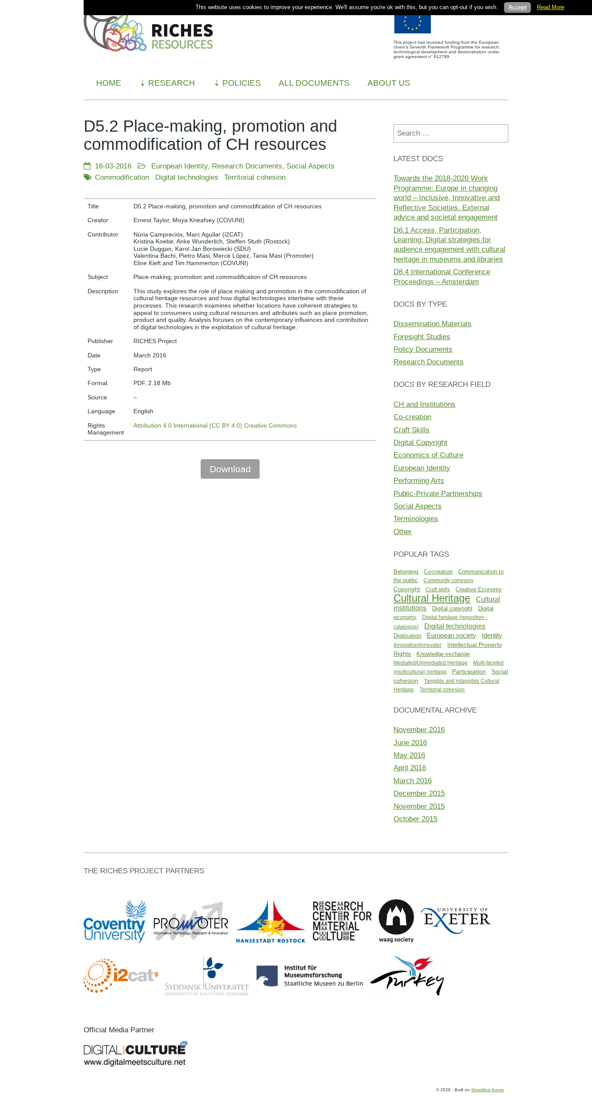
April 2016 (410, 767)
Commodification (122, 177)
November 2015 (419, 806)
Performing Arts (419, 480)
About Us (389, 83)
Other (403, 531)
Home (108, 83)
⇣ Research (167, 83)
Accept (517, 7)
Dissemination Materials (433, 323)
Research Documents (247, 166)
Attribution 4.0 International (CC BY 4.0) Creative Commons (215, 425)
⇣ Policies (237, 83)
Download (230, 469)
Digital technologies (186, 177)
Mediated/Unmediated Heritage (431, 663)
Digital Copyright (420, 442)
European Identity (179, 166)
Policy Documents (423, 349)
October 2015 (415, 818)
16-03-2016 (113, 166)
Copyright (407, 589)
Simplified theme (487, 1089)
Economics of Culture (428, 455)
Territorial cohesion (255, 177)
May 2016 (409, 755)
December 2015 (419, 793)
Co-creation (412, 416)
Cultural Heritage (432, 598)
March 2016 (413, 780)
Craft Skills (411, 429)
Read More (550, 7)
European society (451, 635)
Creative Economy (478, 589)
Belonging (406, 571)
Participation (469, 671)
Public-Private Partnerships (438, 493)
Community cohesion (448, 580)
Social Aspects (310, 166)
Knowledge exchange (443, 654)
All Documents (314, 83)
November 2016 (419, 729)
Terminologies (416, 518)
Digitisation (407, 635)
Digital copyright (452, 608)
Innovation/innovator (418, 645)
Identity (492, 635)
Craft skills (438, 590)
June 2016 (410, 742)
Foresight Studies (422, 336)
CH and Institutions (424, 404)
